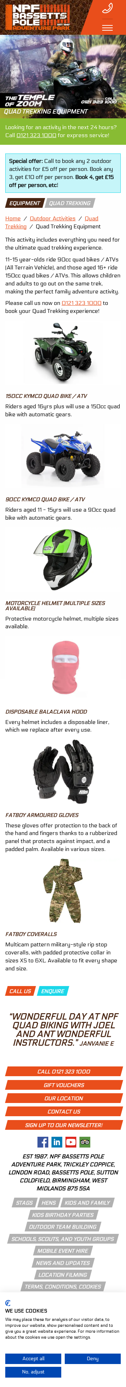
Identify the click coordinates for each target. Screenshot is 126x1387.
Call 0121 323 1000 (64, 1072)
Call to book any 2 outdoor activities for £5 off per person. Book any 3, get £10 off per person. (61, 173)
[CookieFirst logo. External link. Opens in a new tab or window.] (7, 1303)
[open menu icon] (107, 28)
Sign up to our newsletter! (64, 1125)
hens (49, 1203)
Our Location (64, 1098)
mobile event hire (63, 1251)
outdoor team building (62, 1227)
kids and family (87, 1203)
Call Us (20, 991)
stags (24, 1203)
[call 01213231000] (107, 8)
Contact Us (64, 1112)
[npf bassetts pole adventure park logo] (37, 17)
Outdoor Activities (53, 218)
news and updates (63, 1263)
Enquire (53, 991)
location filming (63, 1275)
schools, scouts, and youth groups (63, 1239)
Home (13, 218)
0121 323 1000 (36, 135)
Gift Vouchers (64, 1085)
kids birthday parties (62, 1215)
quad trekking (69, 203)
